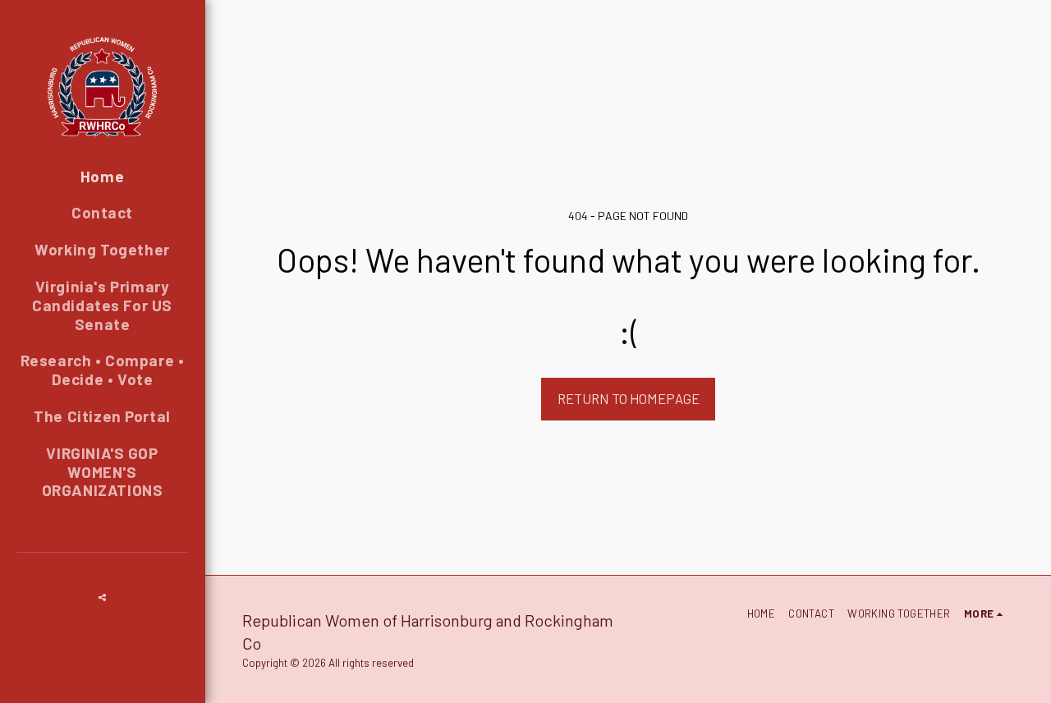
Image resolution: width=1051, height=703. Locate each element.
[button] (102, 598)
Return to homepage (629, 398)
